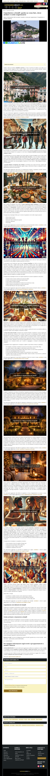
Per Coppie (12, 725)
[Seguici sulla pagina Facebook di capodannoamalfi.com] (46, 3)
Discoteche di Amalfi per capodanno (25, 289)
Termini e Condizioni (31, 755)
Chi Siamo (29, 750)
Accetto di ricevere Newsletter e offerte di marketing (14, 687)
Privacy (28, 756)
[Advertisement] (25, 52)
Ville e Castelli (39, 719)
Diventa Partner (41, 753)
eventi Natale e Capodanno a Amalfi (25, 171)
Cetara (10, 610)
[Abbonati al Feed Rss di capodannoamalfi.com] (43, 766)
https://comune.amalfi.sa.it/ (15, 656)
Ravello (22, 611)
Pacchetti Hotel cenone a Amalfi (21, 358)
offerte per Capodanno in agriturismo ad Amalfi (27, 403)
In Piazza (20, 1)
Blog (22, 1)
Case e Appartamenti (13, 719)
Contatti (39, 751)
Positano (44, 610)
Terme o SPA (18, 725)
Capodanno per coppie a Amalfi (22, 551)
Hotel (29, 719)
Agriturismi (6, 719)
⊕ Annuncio (36, 1)
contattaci (41, 224)
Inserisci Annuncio (41, 758)
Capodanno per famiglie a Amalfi (23, 602)
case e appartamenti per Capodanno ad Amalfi (32, 494)
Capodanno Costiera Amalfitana (28, 725)
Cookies (28, 758)
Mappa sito (29, 753)
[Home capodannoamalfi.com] (17, 5)
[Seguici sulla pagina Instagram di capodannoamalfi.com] (44, 3)
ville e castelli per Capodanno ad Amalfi (25, 449)
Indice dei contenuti (9, 64)
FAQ (27, 752)
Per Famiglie (6, 725)
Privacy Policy (12, 685)
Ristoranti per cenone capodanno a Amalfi (23, 226)
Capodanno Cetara (39, 725)
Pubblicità (40, 755)
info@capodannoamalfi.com (40, 6)
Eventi (25, 719)
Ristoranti (33, 719)
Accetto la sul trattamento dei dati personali (16, 685)
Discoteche (21, 719)
